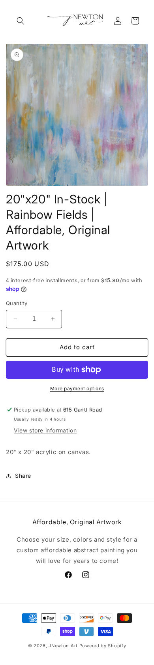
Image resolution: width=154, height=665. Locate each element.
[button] (20, 21)
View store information (45, 430)
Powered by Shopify (102, 645)
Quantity (16, 303)
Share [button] (23, 475)
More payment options (77, 388)
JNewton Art (63, 645)
